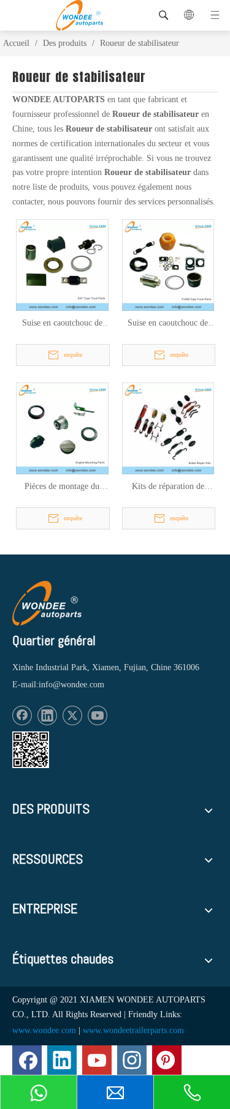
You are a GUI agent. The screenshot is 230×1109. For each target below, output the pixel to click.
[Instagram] (132, 1060)
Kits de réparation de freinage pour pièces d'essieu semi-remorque (168, 487)
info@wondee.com (71, 684)
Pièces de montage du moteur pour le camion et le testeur (62, 487)
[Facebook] (22, 715)
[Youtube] (97, 715)
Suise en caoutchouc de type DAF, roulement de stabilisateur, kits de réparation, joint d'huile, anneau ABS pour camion (62, 323)
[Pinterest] (167, 1060)
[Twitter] (72, 715)
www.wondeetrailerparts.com (133, 1030)
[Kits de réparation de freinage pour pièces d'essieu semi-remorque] (168, 427)
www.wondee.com (44, 1030)
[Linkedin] (47, 715)
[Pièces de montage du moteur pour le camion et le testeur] (62, 427)
